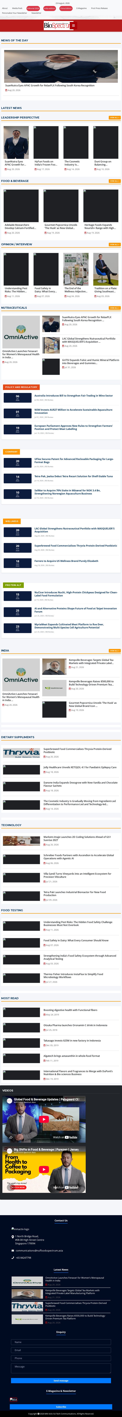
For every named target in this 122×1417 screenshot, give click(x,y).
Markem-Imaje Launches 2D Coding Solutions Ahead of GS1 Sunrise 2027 (77, 838)
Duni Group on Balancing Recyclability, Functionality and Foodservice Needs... (104, 163)
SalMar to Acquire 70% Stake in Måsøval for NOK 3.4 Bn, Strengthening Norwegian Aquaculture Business (68, 492)
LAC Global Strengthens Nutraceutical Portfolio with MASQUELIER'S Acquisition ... (88, 340)
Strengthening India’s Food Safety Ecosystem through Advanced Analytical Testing (80, 957)
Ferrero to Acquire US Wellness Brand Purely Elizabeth (66, 561)
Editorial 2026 (33, 8)
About (5, 8)
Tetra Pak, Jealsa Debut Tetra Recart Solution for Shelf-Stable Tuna (74, 476)
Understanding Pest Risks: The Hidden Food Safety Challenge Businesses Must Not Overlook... (16, 290)
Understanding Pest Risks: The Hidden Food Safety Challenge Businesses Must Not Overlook (78, 924)
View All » (114, 117)
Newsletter (36, 13)
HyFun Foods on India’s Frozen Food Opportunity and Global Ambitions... (46, 163)
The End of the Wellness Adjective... (76, 290)
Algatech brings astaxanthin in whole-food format (72, 1056)
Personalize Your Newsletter (14, 13)
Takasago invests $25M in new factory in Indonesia (72, 1040)
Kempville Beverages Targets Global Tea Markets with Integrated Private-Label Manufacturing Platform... (91, 661)
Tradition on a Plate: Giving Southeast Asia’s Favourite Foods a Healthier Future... (105, 290)
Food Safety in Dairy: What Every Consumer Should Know (76, 940)
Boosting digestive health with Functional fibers (70, 1010)
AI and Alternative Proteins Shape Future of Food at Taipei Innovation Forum (76, 610)
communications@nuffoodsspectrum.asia (39, 1250)
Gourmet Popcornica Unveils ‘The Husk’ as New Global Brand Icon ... (61, 226)
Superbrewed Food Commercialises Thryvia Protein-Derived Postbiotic (76, 545)
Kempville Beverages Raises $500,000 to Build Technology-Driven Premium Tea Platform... (91, 683)
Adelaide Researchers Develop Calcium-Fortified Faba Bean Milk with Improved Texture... (19, 226)
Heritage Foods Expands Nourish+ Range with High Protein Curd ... (99, 226)
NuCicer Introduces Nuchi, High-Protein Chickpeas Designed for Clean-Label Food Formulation (76, 594)
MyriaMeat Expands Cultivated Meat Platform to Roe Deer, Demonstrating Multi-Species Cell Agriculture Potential (69, 626)
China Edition (66, 8)
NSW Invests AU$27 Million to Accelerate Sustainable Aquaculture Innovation (73, 411)
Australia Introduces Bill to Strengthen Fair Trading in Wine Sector (74, 395)
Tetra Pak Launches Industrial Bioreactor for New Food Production (75, 894)
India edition (49, 8)
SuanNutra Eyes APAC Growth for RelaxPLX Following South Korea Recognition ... (16, 163)
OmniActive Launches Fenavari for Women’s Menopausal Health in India (74, 1279)
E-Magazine (81, 8)
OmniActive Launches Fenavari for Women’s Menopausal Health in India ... (20, 354)
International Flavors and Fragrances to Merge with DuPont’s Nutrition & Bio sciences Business (78, 1073)
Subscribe (61, 1406)
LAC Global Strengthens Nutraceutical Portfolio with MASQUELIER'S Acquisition (75, 530)
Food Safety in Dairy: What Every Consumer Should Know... (45, 290)
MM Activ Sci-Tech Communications (60, 1413)
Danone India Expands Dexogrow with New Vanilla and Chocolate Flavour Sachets (81, 784)
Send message (61, 1380)
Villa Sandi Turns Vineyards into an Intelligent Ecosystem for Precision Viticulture (77, 875)
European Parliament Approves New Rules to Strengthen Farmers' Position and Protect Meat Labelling (74, 427)
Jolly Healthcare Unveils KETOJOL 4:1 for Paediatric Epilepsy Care (80, 767)
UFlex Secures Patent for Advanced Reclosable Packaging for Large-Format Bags (74, 461)
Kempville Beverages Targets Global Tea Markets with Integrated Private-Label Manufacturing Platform (72, 1292)
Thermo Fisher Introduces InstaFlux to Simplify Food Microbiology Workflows (73, 976)
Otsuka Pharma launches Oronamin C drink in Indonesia (75, 1025)
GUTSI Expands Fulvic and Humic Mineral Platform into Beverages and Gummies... (90, 361)
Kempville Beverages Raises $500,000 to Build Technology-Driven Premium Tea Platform (75, 1317)
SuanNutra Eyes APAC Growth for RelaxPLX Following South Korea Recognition (49, 85)
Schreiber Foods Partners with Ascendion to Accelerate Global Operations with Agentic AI (79, 857)
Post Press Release (99, 8)
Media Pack (17, 8)
